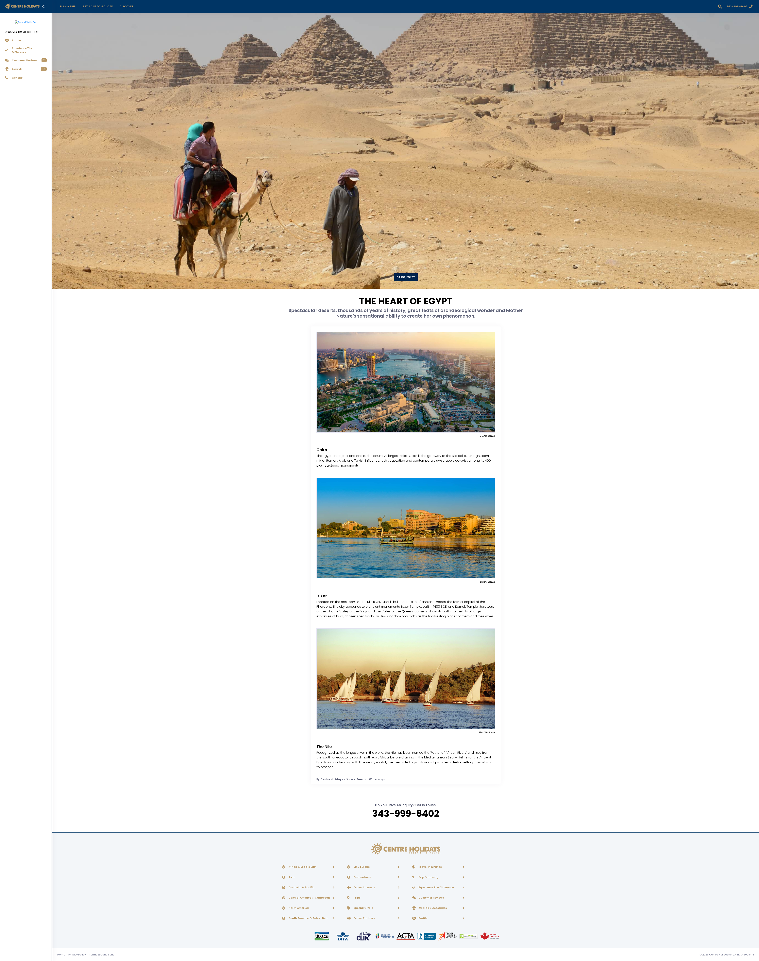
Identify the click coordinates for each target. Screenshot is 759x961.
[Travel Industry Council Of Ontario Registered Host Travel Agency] (322, 936)
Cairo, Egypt (405, 277)
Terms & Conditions (101, 954)
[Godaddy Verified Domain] (468, 936)
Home (61, 954)
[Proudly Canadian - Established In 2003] (489, 936)
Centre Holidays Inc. (722, 954)
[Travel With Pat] (25, 20)
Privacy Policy (77, 954)
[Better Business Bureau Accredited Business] (426, 936)
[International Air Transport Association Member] (343, 936)
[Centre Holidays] (22, 6)
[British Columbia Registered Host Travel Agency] (385, 936)
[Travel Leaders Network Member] (447, 936)
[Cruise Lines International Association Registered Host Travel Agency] (364, 936)
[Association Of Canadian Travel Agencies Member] (406, 936)
